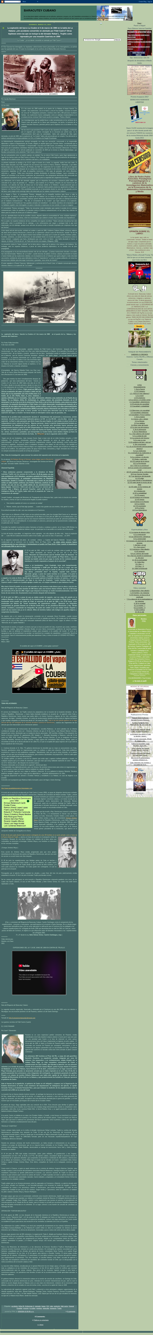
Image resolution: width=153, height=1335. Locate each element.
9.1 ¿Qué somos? (139, 547)
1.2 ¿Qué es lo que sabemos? (139, 393)
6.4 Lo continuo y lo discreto (139, 457)
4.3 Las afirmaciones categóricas (139, 536)
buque (43, 1306)
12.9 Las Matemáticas (139, 510)
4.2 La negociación (140, 534)
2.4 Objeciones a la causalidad (140, 410)
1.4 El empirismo (139, 398)
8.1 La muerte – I (139, 605)
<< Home (40, 1325)
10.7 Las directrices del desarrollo (140, 476)
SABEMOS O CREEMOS (139, 354)
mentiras (39, 1308)
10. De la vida (139, 612)
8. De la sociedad (139, 603)
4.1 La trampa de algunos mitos (139, 532)
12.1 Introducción (139, 491)
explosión (57, 1306)
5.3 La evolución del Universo (139, 438)
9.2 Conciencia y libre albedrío (139, 549)
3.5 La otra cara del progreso (139, 427)
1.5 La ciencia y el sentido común (140, 400)
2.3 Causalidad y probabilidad (139, 406)
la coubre (32, 1308)
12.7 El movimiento (139, 506)
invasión (26, 1308)
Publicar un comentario (41, 1320)
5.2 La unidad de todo (140, 436)
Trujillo (59, 1308)
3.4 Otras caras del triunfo (139, 425)
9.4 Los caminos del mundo (140, 553)
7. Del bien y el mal (139, 545)
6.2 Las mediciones (139, 451)
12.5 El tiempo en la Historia (139, 502)
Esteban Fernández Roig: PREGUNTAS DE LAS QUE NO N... (140, 725)
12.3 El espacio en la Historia (139, 497)
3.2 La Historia (139, 421)
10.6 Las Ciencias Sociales (139, 474)
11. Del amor (140, 558)
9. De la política (140, 610)
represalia (46, 1308)
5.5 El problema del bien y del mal (140, 442)
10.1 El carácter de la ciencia (139, 461)
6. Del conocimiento (139, 444)
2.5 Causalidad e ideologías (140, 412)
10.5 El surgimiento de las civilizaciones (140, 472)
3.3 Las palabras (139, 423)
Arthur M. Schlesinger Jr (26, 1306)
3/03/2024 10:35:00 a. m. (26, 1311)
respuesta (53, 1308)
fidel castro (64, 1306)
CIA (47, 1306)
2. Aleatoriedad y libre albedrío (139, 591)
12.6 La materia (140, 504)
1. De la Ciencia (139, 389)
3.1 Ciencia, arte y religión (139, 419)
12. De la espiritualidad (139, 560)
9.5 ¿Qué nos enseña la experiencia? (139, 556)
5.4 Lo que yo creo (140, 440)
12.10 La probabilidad (140, 493)
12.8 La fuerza (139, 508)
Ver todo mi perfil (140, 681)
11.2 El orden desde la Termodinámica (139, 480)
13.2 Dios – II (139, 566)
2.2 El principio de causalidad (139, 404)
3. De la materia (139, 417)
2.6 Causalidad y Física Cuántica (139, 415)
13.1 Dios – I (139, 564)
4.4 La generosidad (139, 539)
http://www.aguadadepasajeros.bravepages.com (16, 788)
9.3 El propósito (140, 551)
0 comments (71, 1311)
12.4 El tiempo (139, 499)
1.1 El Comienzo (139, 391)
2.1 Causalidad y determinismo (140, 402)
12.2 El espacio (140, 495)
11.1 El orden (139, 478)
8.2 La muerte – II (139, 608)
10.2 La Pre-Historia (139, 463)
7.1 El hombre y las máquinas (139, 593)
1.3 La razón (140, 396)
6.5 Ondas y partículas (139, 459)
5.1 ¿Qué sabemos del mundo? (139, 434)
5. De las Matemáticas (139, 431)
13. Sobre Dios (139, 562)
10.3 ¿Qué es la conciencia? (139, 465)
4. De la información (139, 429)
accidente (14, 1306)
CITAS (139, 385)
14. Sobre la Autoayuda (139, 568)
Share (139, 23)
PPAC (144, 621)
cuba (51, 1306)
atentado (38, 1306)
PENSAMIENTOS (139, 387)
